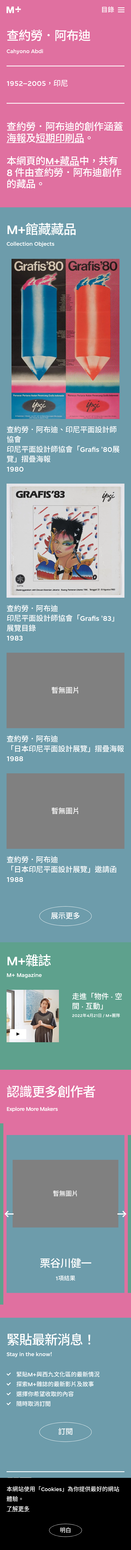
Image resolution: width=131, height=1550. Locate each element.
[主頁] (14, 10)
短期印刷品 (60, 138)
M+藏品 (62, 161)
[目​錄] (121, 10)
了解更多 (18, 1509)
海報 (16, 138)
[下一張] (122, 1214)
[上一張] (9, 1214)
